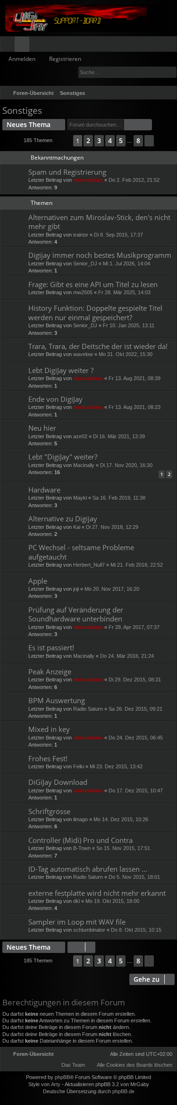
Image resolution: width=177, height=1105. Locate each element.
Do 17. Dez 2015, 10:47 (136, 790)
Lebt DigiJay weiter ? (60, 370)
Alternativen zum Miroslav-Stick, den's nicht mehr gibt (99, 221)
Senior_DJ (85, 263)
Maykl (80, 498)
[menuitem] (168, 93)
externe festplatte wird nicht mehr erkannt (97, 893)
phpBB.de (123, 1091)
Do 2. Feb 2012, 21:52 (134, 180)
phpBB (62, 1077)
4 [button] (110, 140)
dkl (76, 901)
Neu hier (42, 428)
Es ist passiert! (51, 647)
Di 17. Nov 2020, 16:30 (126, 465)
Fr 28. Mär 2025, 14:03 (124, 292)
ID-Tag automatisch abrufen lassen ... (87, 869)
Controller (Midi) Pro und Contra (80, 840)
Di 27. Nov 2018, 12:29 (112, 527)
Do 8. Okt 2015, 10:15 (136, 930)
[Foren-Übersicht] (88, 18)
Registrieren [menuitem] (171, 46)
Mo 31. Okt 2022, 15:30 (125, 354)
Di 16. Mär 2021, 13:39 (119, 436)
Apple (37, 581)
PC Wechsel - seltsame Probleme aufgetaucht (81, 552)
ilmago (80, 819)
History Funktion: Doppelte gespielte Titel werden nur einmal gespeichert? (95, 312)
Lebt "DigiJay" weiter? (62, 456)
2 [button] (88, 140)
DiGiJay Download (57, 782)
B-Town (82, 848)
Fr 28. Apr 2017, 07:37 (134, 627)
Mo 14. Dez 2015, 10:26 (120, 819)
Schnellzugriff (9, 46)
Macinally (83, 465)
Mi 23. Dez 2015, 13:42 (116, 766)
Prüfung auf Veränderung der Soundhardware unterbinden (75, 614)
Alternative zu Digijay (62, 518)
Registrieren (65, 59)
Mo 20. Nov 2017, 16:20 (111, 589)
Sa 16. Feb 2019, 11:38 (119, 498)
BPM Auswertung (56, 700)
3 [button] (99, 140)
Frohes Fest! (47, 758)
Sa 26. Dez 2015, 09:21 (135, 709)
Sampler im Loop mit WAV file (77, 921)
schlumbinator (89, 930)
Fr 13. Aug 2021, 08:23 (134, 407)
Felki (78, 766)
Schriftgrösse (49, 811)
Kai (76, 527)
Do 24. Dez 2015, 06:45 (136, 737)
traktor (80, 235)
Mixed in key (49, 729)
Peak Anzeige (49, 671)
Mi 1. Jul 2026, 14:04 (126, 263)
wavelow (83, 354)
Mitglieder (38, 46)
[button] (63, 140)
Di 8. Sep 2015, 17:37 (118, 235)
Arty (55, 1084)
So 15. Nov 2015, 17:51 (123, 848)
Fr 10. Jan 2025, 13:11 (128, 325)
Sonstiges (22, 110)
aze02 (80, 436)
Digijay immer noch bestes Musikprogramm (99, 255)
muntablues (88, 180)
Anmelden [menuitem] (157, 46)
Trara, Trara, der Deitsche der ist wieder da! (98, 346)
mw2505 (83, 292)
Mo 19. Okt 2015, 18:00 (112, 901)
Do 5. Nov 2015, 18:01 (134, 877)
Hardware (44, 489)
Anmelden (21, 59)
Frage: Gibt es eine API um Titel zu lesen (93, 284)
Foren (23, 46)
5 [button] (121, 140)
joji (76, 589)
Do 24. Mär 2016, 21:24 (127, 656)
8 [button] (138, 140)
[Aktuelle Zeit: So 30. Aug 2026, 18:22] (156, 93)
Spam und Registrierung (67, 172)
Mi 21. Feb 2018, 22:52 (136, 565)
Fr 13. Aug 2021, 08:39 (134, 378)
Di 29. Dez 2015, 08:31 (135, 679)
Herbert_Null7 (89, 565)
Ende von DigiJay (55, 399)
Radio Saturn (88, 709)
